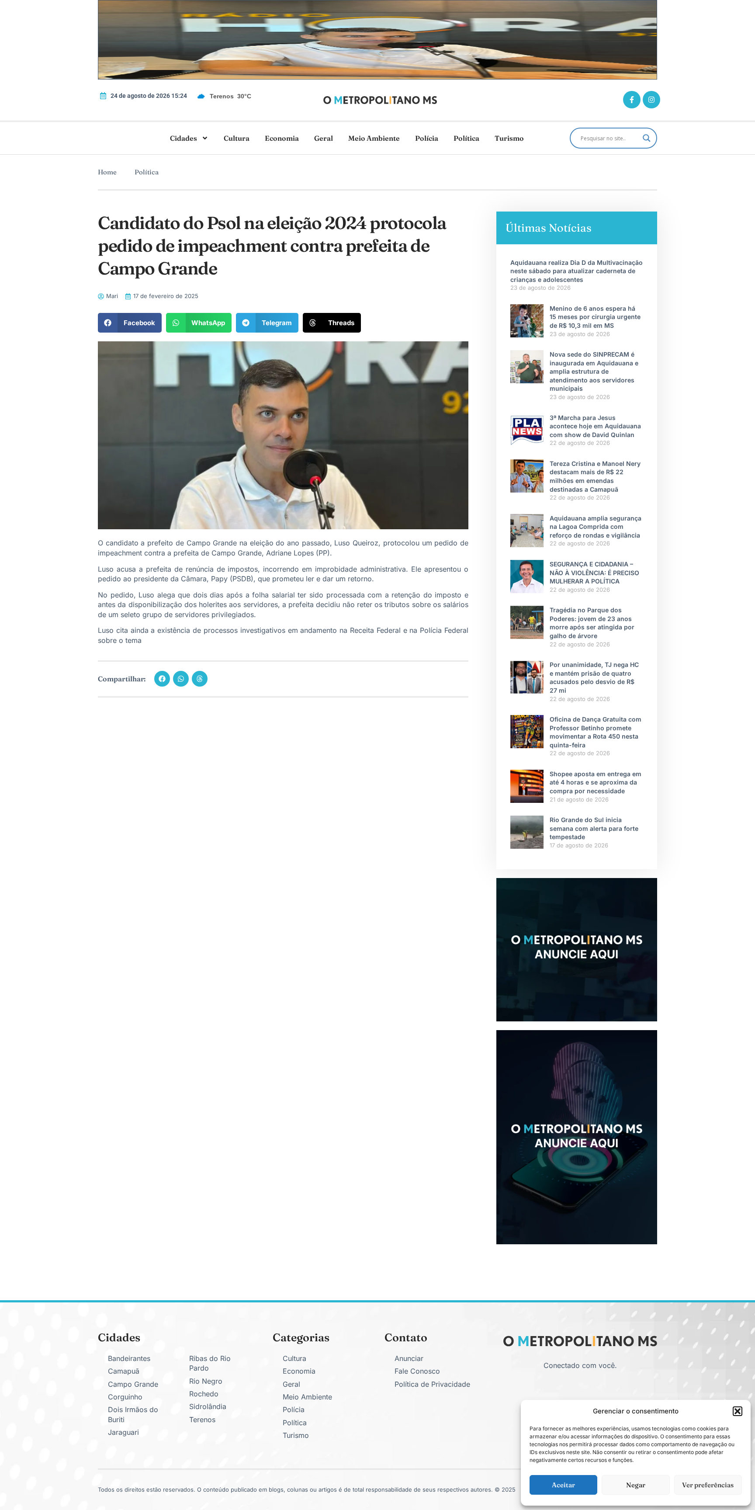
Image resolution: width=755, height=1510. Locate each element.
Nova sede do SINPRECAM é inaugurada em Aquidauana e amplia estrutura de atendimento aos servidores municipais (594, 371)
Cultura (236, 138)
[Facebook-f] (632, 99)
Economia (282, 138)
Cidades (183, 138)
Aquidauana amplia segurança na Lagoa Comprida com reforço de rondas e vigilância (595, 526)
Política (466, 138)
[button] (737, 1411)
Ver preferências (708, 1485)
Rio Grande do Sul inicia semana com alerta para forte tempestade (594, 828)
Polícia (426, 138)
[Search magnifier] (647, 138)
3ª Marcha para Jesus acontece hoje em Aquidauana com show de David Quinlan (595, 426)
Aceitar (563, 1485)
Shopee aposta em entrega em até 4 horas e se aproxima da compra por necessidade (595, 782)
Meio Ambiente (374, 138)
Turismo (509, 138)
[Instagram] (651, 99)
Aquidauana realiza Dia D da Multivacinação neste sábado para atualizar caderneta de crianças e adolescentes (576, 271)
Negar (635, 1485)
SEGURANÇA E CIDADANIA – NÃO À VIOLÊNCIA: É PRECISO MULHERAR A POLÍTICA (594, 572)
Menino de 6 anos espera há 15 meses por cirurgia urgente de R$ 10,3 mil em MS (595, 317)
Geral (323, 138)
